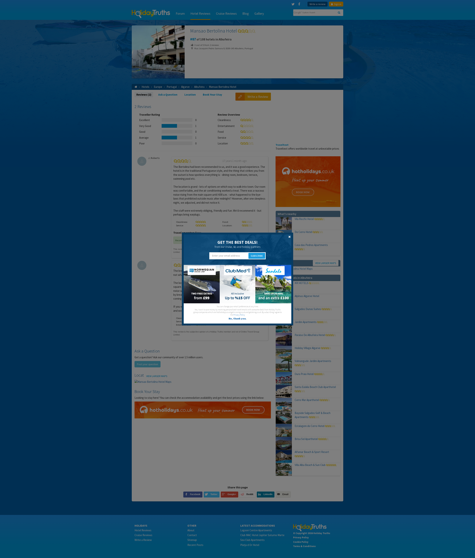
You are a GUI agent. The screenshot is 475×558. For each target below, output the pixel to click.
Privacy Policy (239, 315)
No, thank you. (237, 318)
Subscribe (257, 255)
